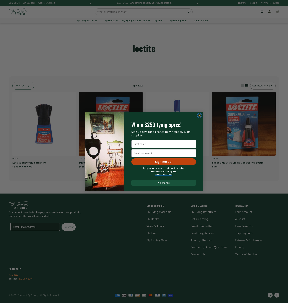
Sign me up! (163, 162)
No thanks (164, 182)
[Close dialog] (199, 115)
